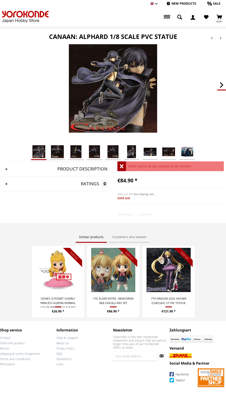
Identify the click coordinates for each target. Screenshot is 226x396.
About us (62, 343)
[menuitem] (181, 3)
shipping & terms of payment (20, 354)
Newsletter (64, 359)
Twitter (180, 380)
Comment (145, 214)
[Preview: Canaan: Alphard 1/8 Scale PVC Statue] (39, 151)
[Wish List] (206, 17)
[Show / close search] (179, 17)
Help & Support (67, 338)
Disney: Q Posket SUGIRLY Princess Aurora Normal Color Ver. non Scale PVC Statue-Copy (58, 302)
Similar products (91, 237)
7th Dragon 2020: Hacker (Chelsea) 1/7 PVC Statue (168, 301)
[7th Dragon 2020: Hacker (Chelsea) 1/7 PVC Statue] (169, 270)
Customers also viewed (129, 237)
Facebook (182, 374)
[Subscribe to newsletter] (161, 356)
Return (4, 348)
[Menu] (166, 17)
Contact (5, 338)
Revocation (7, 364)
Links (60, 364)
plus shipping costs (144, 194)
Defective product (12, 343)
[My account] (193, 17)
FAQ (59, 354)
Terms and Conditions (15, 359)
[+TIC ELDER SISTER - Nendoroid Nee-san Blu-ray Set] (113, 270)
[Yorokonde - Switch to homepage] (25, 17)
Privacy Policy (65, 348)
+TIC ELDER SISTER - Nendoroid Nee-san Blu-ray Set (113, 301)
